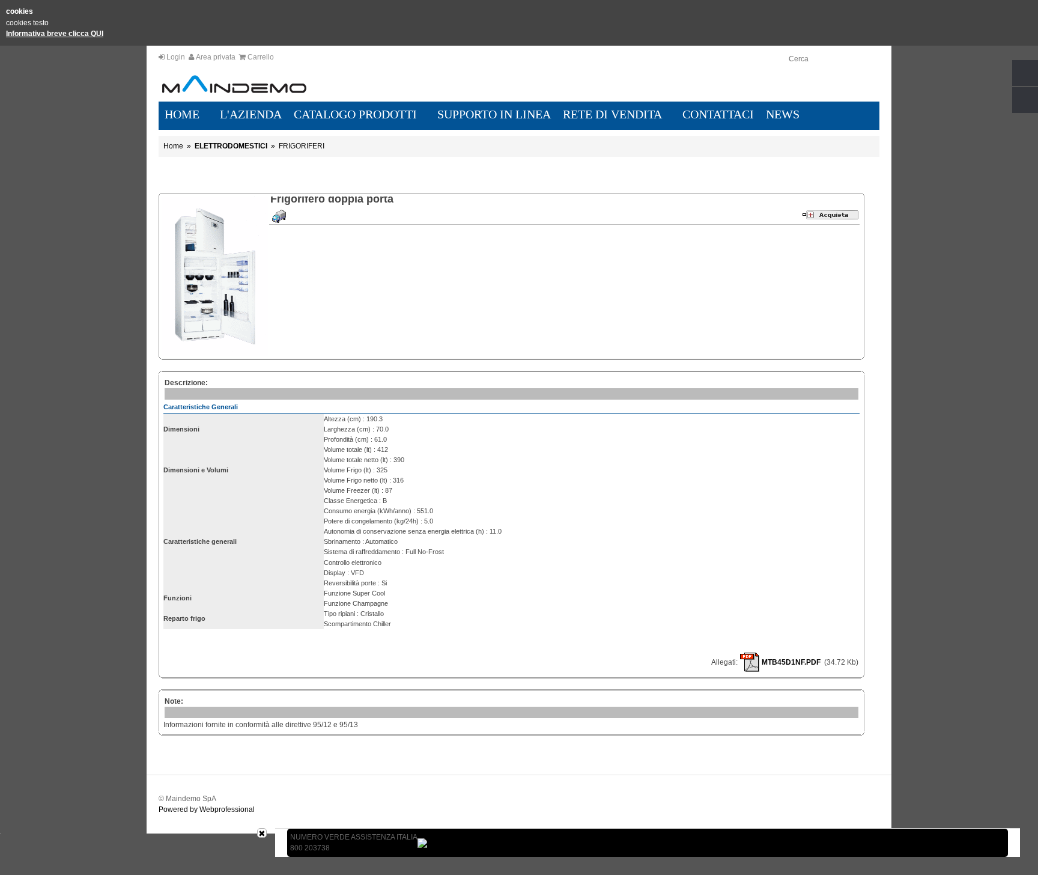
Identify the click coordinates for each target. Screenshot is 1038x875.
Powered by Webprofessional (207, 809)
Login (175, 57)
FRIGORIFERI (301, 146)
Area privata (215, 57)
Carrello (260, 57)
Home (173, 146)
